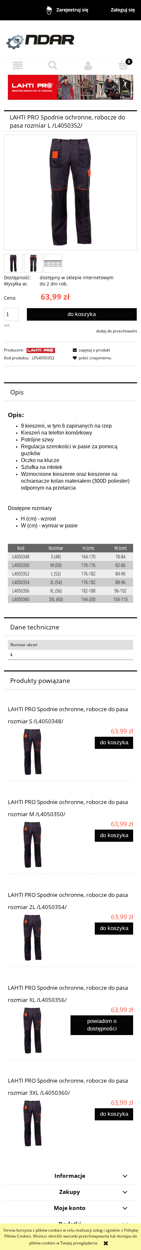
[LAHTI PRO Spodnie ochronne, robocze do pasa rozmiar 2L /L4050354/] (39, 938)
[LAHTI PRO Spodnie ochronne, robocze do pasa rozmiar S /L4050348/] (39, 752)
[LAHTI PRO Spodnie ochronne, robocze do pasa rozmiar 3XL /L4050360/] (39, 1123)
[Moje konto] (88, 65)
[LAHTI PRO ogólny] (70, 87)
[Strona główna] (70, 38)
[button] (17, 65)
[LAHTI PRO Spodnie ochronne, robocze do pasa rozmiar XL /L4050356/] (39, 1030)
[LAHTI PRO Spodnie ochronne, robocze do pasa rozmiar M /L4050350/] (39, 845)
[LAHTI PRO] (41, 350)
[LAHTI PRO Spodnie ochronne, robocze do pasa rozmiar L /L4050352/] (13, 263)
